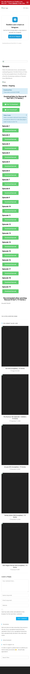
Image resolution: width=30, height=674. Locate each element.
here (16, 633)
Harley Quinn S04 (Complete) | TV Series (15, 516)
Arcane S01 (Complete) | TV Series (15, 467)
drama (15, 316)
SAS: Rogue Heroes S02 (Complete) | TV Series (15, 566)
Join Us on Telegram (15, 36)
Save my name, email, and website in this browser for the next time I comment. (13, 613)
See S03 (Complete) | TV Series (15, 368)
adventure (11, 316)
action (6, 316)
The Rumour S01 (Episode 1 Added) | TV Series (15, 418)
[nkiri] (4, 82)
